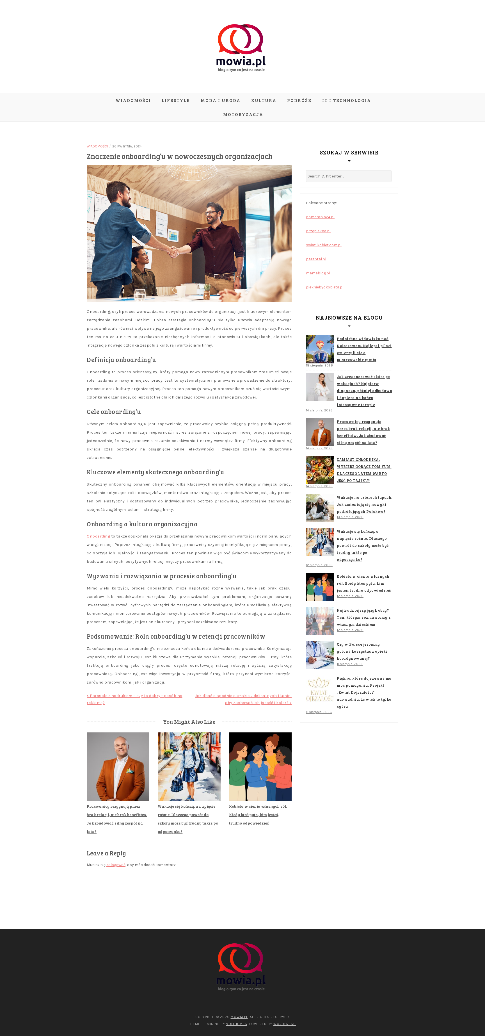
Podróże (299, 100)
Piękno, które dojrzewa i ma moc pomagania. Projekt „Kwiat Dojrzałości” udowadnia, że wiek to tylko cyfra (364, 692)
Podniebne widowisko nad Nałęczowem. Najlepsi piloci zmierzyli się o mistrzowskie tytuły (364, 349)
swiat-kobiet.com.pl (324, 245)
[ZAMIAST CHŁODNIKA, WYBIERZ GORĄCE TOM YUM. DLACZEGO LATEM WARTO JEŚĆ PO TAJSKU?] (320, 470)
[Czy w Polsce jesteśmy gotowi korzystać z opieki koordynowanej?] (320, 655)
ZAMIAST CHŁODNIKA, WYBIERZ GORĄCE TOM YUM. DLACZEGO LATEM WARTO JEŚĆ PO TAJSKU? (364, 470)
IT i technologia (346, 100)
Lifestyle (176, 100)
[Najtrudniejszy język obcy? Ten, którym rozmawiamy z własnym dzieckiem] (320, 621)
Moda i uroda (221, 100)
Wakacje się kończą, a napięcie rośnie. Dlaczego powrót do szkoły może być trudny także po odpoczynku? (363, 545)
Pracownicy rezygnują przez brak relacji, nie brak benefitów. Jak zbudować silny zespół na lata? (363, 432)
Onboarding (98, 536)
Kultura (263, 100)
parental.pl (316, 259)
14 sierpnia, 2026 (319, 410)
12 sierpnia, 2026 (319, 565)
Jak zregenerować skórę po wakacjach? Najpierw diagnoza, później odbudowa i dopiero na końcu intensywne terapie (364, 390)
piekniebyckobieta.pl (325, 287)
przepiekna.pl (318, 231)
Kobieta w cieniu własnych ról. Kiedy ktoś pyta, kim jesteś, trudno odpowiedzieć (258, 814)
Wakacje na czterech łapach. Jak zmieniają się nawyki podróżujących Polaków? (364, 504)
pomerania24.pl (320, 217)
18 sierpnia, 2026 (319, 365)
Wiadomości (133, 100)
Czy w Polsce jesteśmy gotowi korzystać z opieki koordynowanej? (362, 651)
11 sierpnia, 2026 (350, 664)
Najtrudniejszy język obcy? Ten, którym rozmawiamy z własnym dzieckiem (363, 617)
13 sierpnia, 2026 (350, 517)
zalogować (115, 864)
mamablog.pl (318, 273)
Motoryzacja (243, 114)
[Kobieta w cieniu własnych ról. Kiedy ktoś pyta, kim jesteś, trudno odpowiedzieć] (320, 587)
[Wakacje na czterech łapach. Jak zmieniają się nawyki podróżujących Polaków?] (320, 508)
